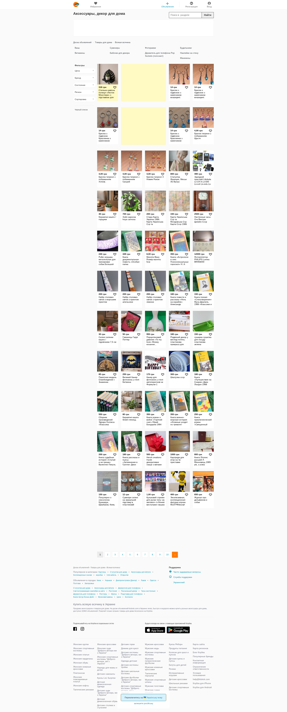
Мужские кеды (152, 648)
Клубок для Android (202, 687)
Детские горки (128, 644)
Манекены (185, 58)
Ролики (172, 669)
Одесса (153, 580)
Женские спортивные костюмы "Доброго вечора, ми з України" (107, 660)
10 (167, 554)
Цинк (119, 597)
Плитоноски (79, 673)
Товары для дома (103, 42)
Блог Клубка (199, 652)
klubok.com (76, 4)
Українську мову (154, 697)
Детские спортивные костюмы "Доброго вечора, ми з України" (131, 689)
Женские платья (81, 654)
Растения (113, 591)
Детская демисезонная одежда (104, 684)
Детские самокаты (106, 674)
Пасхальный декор (129, 591)
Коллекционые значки (82, 575)
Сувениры (115, 48)
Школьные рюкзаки (178, 683)
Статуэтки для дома (118, 572)
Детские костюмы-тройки (130, 666)
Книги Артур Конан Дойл (83, 597)
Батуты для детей (177, 665)
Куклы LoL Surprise (106, 678)
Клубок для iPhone (202, 683)
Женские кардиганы (83, 658)
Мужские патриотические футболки (153, 660)
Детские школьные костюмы (130, 672)
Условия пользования (199, 674)
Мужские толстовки (154, 686)
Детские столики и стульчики (106, 706)
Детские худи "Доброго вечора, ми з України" (107, 692)
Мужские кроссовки (154, 644)
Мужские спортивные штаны (155, 681)
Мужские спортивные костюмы (155, 653)
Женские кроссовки (106, 644)
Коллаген (129, 597)
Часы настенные (148, 591)
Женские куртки (81, 644)
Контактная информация (199, 661)
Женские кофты (81, 685)
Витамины (80, 53)
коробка (99, 575)
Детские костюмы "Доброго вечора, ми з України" (131, 654)
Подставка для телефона (131, 594)
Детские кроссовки (178, 679)
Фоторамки (150, 48)
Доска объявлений (82, 42)
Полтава (77, 583)
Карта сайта (199, 644)
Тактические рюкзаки (83, 689)
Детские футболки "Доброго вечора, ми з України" (131, 679)
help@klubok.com (201, 679)
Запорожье (89, 583)
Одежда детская (129, 661)
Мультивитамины (105, 597)
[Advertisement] (143, 28)
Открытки (124, 575)
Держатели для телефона (129, 588)
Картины (102, 572)
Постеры (103, 594)
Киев (99, 580)
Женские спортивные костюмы (83, 649)
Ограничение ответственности (201, 668)
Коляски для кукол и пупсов (179, 653)
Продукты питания (178, 648)
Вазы (77, 48)
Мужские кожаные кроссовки (154, 668)
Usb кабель (111, 575)
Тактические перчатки (151, 674)
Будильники (186, 48)
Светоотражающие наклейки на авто (89, 591)
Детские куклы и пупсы (177, 659)
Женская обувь (80, 662)
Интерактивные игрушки (176, 674)
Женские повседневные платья (80, 679)
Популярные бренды (203, 656)
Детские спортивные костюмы (179, 688)
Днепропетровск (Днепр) (126, 580)
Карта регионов (200, 648)
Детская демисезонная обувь (107, 700)
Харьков (108, 580)
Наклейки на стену (189, 53)
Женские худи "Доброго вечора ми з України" (107, 650)
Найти (207, 15)
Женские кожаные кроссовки (82, 668)
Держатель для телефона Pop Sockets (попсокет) (160, 54)
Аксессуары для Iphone (141, 572)
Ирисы (114, 594)
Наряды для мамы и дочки (107, 668)
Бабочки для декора (120, 53)
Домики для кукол (129, 648)
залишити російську (143, 703)
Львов (143, 580)
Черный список (81, 110)
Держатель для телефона (84, 594)
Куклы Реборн (176, 644)
